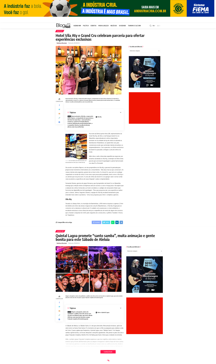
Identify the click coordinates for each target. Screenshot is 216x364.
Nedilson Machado (62, 43)
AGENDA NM (60, 231)
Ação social (60, 361)
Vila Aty (99, 117)
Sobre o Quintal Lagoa (103, 312)
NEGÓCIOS (59, 31)
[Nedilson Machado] (63, 25)
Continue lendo (108, 352)
